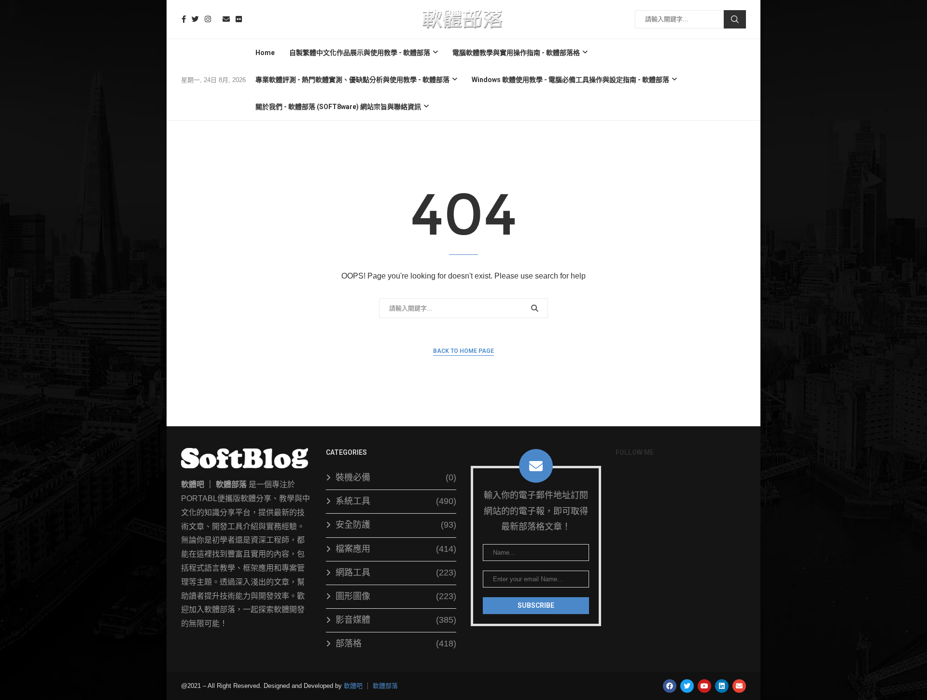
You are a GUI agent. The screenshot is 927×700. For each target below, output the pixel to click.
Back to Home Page (463, 351)
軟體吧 (353, 685)
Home (265, 52)
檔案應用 (396, 549)
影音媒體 (396, 620)
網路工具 (396, 572)
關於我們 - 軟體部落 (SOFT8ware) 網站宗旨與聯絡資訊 (338, 107)
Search (735, 19)
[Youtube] (216, 19)
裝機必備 (396, 477)
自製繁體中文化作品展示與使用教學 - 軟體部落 (359, 52)
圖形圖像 (396, 596)
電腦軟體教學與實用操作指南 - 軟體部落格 (516, 52)
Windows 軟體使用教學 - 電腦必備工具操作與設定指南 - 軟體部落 (570, 80)
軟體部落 (385, 685)
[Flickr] (238, 19)
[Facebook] (183, 19)
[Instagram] (207, 19)
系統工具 (396, 501)
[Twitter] (195, 19)
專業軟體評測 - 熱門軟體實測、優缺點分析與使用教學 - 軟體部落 (352, 80)
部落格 (396, 643)
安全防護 (396, 525)
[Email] (226, 19)
